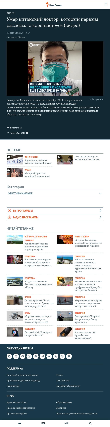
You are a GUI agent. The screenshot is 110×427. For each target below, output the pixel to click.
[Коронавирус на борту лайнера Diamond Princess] (15, 159)
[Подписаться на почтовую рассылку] (69, 356)
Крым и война (82, 237)
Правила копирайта (17, 413)
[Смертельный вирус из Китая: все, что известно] (65, 159)
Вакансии (61, 408)
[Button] (14, 128)
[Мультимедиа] (19, 423)
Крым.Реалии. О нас (17, 402)
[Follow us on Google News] (36, 356)
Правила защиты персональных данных (76, 413)
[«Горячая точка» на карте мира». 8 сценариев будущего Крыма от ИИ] (15, 316)
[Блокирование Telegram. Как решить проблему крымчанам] (65, 316)
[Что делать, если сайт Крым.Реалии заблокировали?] (65, 332)
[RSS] (55, 356)
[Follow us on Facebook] (9, 356)
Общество (30, 257)
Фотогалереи (31, 157)
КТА (43, 423)
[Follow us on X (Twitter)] (16, 356)
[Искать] (90, 423)
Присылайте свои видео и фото (22, 375)
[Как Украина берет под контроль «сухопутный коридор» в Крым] (15, 239)
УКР (67, 423)
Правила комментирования (21, 408)
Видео (10, 13)
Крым (27, 313)
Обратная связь (64, 402)
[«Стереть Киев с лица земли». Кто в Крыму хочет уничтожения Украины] (65, 239)
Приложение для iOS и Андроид (23, 381)
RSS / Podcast (62, 381)
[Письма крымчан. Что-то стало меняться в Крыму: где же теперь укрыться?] (15, 300)
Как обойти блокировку (68, 386)
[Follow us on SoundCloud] (49, 356)
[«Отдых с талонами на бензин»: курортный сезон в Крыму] (15, 281)
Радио (59, 375)
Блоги (28, 297)
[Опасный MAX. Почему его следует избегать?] (15, 332)
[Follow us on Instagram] (29, 356)
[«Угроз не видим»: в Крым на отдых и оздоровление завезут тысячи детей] (65, 300)
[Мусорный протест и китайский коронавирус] (15, 172)
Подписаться (13, 386)
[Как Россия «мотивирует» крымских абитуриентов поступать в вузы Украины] (15, 259)
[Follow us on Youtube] (22, 356)
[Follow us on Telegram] (42, 356)
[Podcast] (62, 356)
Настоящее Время (16, 37)
